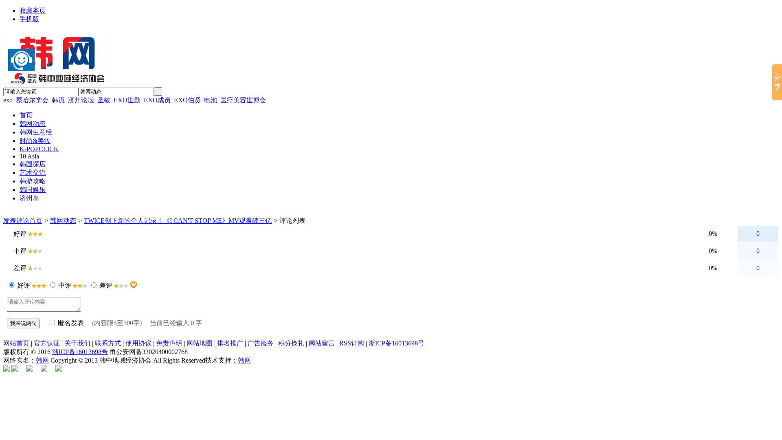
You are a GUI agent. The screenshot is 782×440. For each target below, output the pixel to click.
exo (8, 100)
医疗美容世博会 (243, 100)
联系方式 (108, 343)
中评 (65, 285)
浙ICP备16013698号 (396, 343)
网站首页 (16, 343)
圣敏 (103, 100)
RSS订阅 (351, 343)
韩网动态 (63, 220)
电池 (210, 100)
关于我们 (77, 343)
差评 (106, 285)
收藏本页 (33, 10)
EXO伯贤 (187, 100)
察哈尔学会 (32, 100)
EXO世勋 (127, 100)
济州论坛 (81, 100)
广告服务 (261, 343)
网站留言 (322, 343)
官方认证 (47, 343)
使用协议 (138, 343)
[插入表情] (133, 284)
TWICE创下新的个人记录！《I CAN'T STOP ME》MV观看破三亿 (178, 220)
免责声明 (169, 343)
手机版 (29, 18)
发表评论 (16, 220)
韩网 (42, 360)
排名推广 (230, 343)
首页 (35, 220)
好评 (23, 285)
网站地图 (200, 343)
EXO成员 (157, 100)
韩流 (58, 100)
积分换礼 (291, 343)
